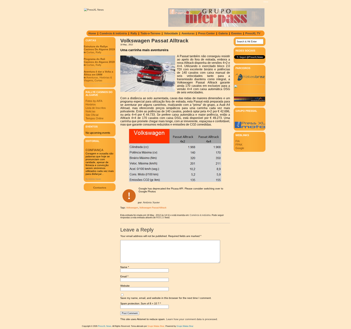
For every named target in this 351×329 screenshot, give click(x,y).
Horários (91, 104)
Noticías (90, 111)
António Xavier (151, 202)
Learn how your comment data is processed (191, 319)
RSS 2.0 (160, 217)
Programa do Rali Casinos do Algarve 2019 (99, 60)
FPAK (238, 144)
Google (239, 148)
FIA (237, 141)
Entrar (266, 2)
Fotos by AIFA (94, 100)
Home (92, 33)
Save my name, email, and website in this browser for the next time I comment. (166, 297)
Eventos (236, 33)
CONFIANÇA (94, 150)
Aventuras (188, 33)
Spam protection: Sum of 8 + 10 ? (139, 303)
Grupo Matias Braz (185, 326)
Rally (134, 33)
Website (125, 285)
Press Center (206, 33)
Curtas (90, 52)
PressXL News (104, 326)
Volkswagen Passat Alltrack (152, 207)
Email (124, 276)
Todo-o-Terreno (150, 33)
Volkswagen (132, 207)
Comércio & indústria (113, 33)
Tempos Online (94, 118)
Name (124, 267)
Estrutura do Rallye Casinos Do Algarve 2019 (99, 48)
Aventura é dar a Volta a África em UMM (98, 73)
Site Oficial (92, 114)
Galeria (223, 33)
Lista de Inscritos (96, 107)
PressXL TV (252, 33)
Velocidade (171, 33)
